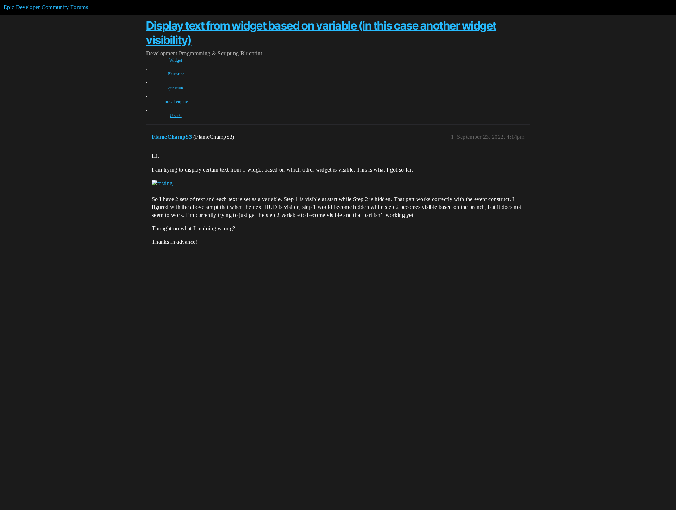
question (175, 88)
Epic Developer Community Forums (46, 7)
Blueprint (176, 73)
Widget (175, 60)
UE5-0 (176, 115)
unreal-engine (176, 101)
